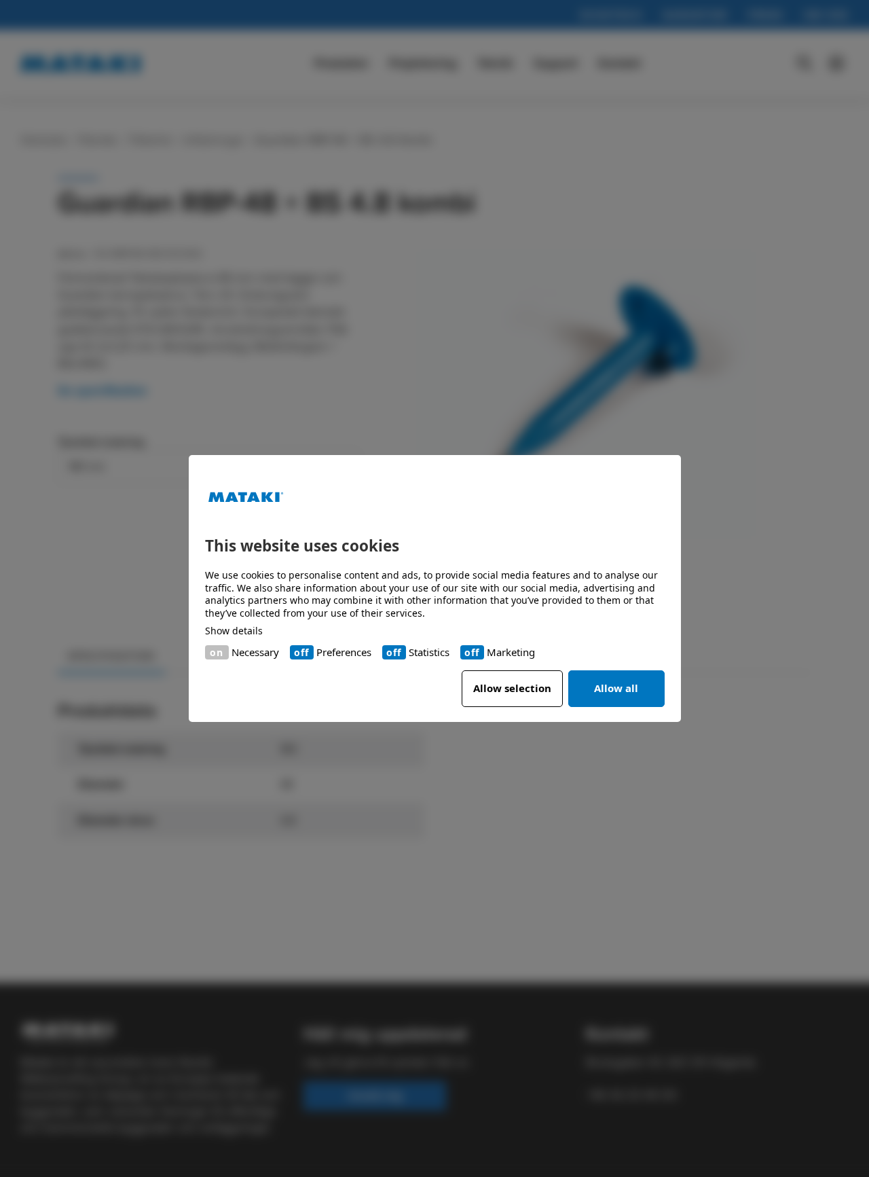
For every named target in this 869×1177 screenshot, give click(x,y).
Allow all (616, 688)
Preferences (343, 652)
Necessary (255, 652)
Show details (234, 631)
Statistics (429, 652)
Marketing (511, 652)
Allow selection (512, 688)
